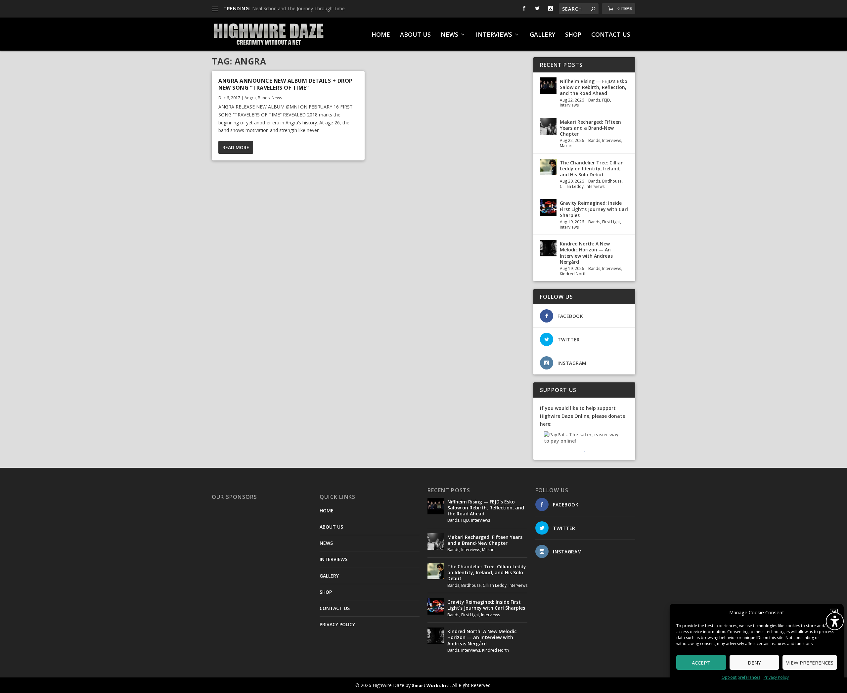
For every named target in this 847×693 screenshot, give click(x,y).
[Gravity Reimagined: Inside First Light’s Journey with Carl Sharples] (548, 207)
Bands (264, 98)
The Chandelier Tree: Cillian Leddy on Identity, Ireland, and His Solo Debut (592, 168)
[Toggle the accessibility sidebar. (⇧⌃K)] (835, 621)
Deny (754, 662)
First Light (611, 222)
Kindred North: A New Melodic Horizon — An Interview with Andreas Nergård (586, 252)
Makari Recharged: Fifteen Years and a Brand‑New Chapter (590, 128)
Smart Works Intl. (431, 685)
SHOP (573, 35)
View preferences (809, 662)
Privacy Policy (776, 677)
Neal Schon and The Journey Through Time (298, 8)
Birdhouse (612, 181)
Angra (250, 98)
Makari (566, 146)
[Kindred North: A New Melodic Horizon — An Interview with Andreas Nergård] (548, 248)
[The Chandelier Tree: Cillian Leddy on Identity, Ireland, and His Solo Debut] (548, 167)
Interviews (569, 105)
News (277, 98)
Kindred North (573, 274)
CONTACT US (610, 35)
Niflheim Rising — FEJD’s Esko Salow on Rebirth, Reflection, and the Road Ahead (593, 87)
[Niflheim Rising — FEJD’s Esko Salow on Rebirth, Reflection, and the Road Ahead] (548, 85)
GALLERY (542, 35)
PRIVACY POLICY (337, 624)
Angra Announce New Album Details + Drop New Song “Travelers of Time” (285, 84)
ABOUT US (415, 35)
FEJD (606, 100)
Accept (701, 662)
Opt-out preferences (741, 677)
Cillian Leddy (572, 186)
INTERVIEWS (494, 35)
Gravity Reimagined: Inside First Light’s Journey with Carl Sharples (594, 209)
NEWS (449, 35)
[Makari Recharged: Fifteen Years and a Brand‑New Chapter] (548, 126)
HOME (381, 35)
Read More (235, 147)
